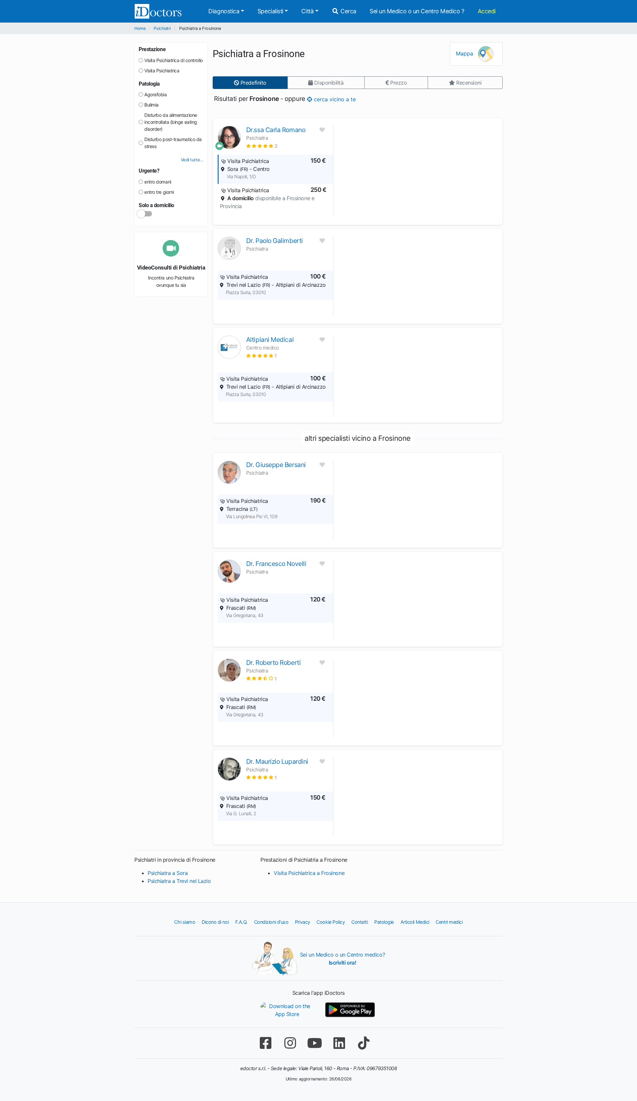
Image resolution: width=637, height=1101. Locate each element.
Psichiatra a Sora (167, 873)
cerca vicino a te (334, 99)
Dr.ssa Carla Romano (275, 130)
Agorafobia (155, 94)
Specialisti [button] (270, 11)
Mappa (465, 53)
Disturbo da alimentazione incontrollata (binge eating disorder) (170, 122)
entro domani (157, 182)
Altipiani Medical (270, 340)
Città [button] (307, 11)
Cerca (347, 11)
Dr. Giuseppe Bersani (276, 465)
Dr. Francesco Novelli (276, 564)
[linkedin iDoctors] (339, 1043)
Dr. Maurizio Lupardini (277, 761)
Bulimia (151, 105)
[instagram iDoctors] (290, 1043)
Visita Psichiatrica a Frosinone (309, 873)
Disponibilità (328, 82)
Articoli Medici (414, 922)
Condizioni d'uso (271, 922)
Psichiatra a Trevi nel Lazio (179, 881)
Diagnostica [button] (223, 11)
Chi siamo (184, 922)
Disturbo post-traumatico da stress (173, 142)
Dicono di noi (215, 922)
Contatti (359, 922)
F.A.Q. (241, 922)
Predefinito (252, 82)
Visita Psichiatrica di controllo (173, 60)
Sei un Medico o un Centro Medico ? (417, 11)
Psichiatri (162, 28)
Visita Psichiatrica (161, 70)
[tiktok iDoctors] (363, 1043)
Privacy (302, 922)
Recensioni (468, 82)
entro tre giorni (159, 192)
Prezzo (398, 82)
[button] (262, 146)
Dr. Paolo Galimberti (274, 241)
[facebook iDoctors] (265, 1043)
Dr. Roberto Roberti (273, 663)
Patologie (384, 922)
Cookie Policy (331, 922)
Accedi (487, 11)
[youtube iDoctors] (314, 1043)
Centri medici (449, 922)
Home (139, 28)
